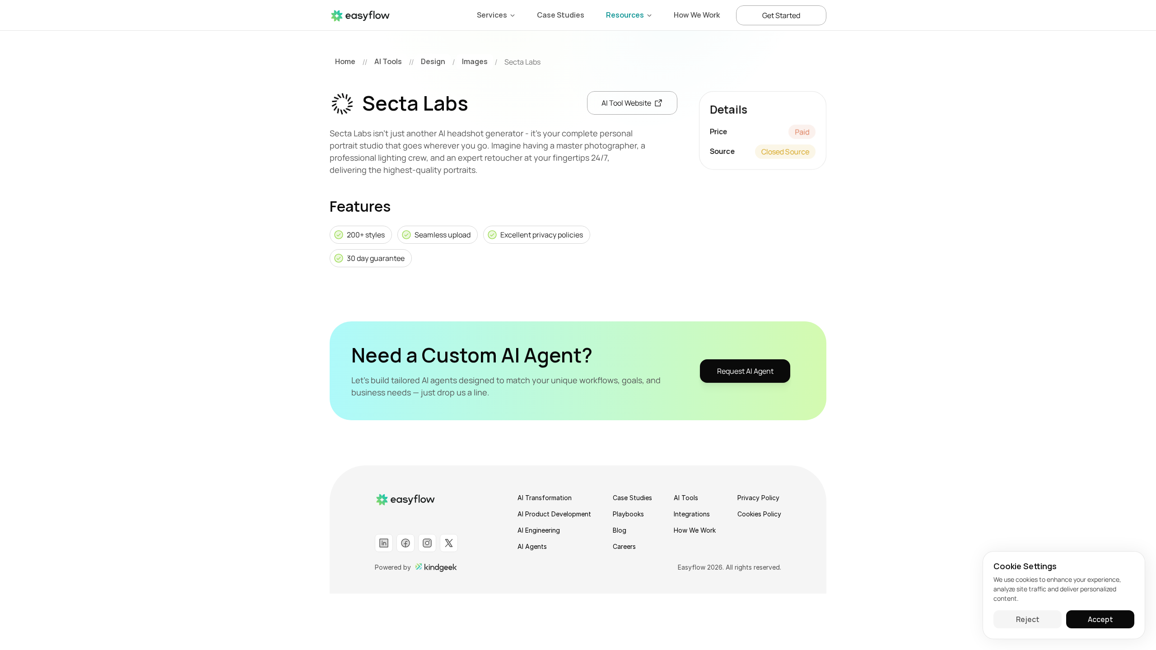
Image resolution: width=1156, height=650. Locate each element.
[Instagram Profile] (427, 543)
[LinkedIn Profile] (384, 543)
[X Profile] (449, 543)
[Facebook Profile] (405, 543)
